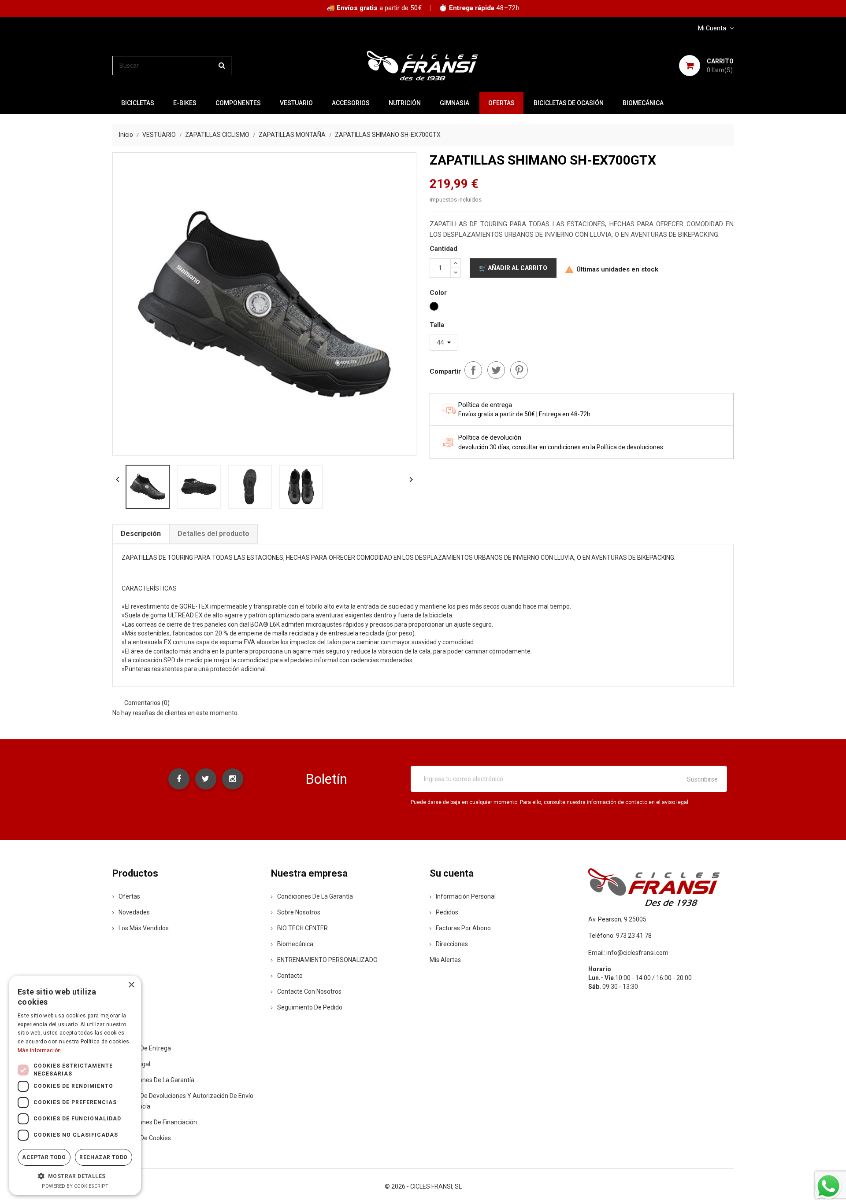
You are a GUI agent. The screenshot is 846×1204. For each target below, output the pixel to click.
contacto (290, 975)
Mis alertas (445, 959)
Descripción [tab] (141, 533)
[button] (75, 1175)
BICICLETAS (137, 102)
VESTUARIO (296, 102)
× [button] (131, 985)
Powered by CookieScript (75, 1186)
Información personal (466, 896)
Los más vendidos (144, 928)
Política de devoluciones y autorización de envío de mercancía (182, 1101)
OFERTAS (501, 102)
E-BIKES (185, 102)
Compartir (473, 370)
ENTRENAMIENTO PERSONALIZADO (327, 959)
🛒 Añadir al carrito (513, 268)
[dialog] (75, 1085)
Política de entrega (145, 1048)
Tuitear (496, 370)
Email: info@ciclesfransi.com (628, 952)
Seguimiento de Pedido (309, 1007)
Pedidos (447, 912)
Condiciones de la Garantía (315, 896)
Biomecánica (643, 102)
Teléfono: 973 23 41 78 (620, 935)
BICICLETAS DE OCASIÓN (569, 102)
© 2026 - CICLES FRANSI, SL (423, 1186)
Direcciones (452, 943)
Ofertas (129, 896)
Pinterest (519, 370)
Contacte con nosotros (309, 991)
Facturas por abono (463, 928)
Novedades (134, 912)
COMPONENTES (238, 102)
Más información (39, 1050)
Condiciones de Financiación (158, 1122)
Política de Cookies (145, 1138)
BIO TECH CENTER (302, 928)
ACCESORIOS (351, 102)
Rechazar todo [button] (103, 1157)
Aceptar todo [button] (44, 1157)
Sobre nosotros (298, 912)
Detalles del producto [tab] (213, 533)
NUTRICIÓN (405, 102)
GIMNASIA (454, 102)
